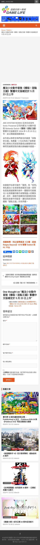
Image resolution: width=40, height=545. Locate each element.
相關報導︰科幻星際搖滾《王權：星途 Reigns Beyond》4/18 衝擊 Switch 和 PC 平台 (19, 245)
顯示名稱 (6, 344)
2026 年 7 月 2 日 (8, 424)
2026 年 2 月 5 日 (8, 458)
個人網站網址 (7, 362)
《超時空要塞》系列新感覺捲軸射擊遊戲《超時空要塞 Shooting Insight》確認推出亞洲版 (21, 276)
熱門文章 (26, 412)
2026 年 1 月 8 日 (8, 492)
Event (5, 412)
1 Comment (24, 98)
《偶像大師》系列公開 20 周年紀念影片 (18, 522)
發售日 (5, 265)
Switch (14, 84)
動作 (26, 263)
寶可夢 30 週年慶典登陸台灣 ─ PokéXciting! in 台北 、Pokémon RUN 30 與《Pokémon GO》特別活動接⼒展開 (20, 419)
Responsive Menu (36, 1)
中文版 (22, 263)
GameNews (7, 84)
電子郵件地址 (8, 353)
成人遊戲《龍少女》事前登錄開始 (24, 283)
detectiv (17, 98)
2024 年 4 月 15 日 (8, 98)
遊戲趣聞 (20, 449)
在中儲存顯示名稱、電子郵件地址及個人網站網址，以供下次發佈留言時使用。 (19, 373)
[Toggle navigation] (4, 25)
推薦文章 (19, 412)
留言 (5, 321)
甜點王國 (31, 263)
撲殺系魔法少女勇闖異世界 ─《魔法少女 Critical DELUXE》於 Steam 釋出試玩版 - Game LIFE (23, 304)
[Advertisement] (20, 58)
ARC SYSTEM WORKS (13, 263)
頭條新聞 (32, 412)
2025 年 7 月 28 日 (8, 524)
